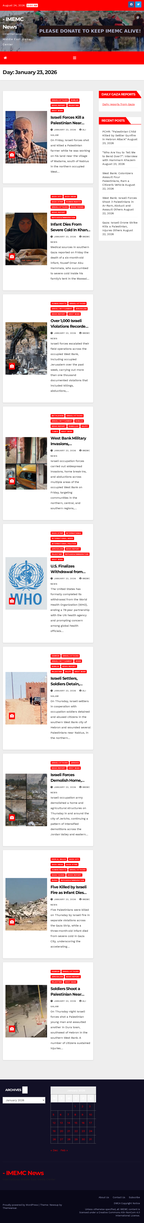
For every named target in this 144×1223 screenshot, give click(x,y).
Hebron (56, 656)
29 (76, 1139)
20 (61, 1131)
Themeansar (10, 1208)
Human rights (73, 202)
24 (90, 1131)
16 (83, 1122)
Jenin (78, 661)
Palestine (73, 105)
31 (90, 1139)
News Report (59, 105)
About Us (104, 1197)
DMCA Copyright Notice (127, 1203)
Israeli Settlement (62, 309)
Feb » (64, 1150)
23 (83, 1131)
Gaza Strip (57, 202)
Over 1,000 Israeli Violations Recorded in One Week (69, 326)
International (73, 533)
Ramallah (73, 426)
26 (54, 1139)
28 (68, 1139)
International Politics (64, 544)
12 (54, 1122)
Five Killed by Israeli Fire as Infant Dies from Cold (69, 893)
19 (54, 1131)
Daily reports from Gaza (118, 104)
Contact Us (119, 1197)
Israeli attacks (60, 100)
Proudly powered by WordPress (21, 1205)
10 (90, 1114)
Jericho (75, 763)
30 (83, 1139)
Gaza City (57, 196)
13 (61, 1122)
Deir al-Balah (59, 859)
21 (68, 1131)
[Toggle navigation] (74, 58)
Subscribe (134, 1197)
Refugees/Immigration (63, 217)
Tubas (55, 431)
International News (62, 538)
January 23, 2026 (65, 129)
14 (68, 1122)
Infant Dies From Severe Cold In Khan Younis (69, 230)
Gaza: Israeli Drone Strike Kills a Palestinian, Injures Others (120, 226)
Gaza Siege (70, 196)
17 (90, 1122)
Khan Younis (77, 207)
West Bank (57, 111)
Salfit (84, 426)
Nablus (74, 100)
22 (76, 1131)
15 (75, 1122)
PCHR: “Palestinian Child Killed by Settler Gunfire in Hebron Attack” (119, 135)
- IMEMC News (23, 1173)
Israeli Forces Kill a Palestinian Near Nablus (67, 123)
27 (61, 1139)
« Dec (54, 1150)
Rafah (55, 880)
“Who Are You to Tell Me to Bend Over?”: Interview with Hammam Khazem (120, 156)
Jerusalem (81, 309)
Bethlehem (57, 416)
